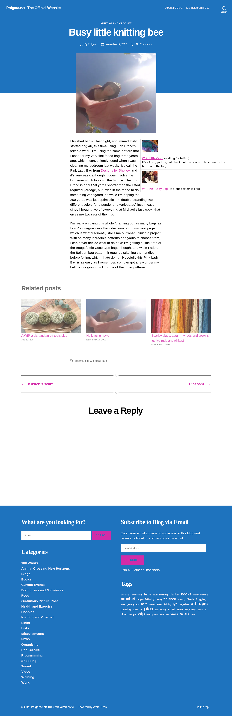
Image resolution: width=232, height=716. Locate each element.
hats (144, 604)
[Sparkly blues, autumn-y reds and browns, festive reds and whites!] (181, 316)
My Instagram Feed (197, 7)
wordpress (152, 614)
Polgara (92, 44)
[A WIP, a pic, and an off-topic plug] (51, 316)
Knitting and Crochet (116, 23)
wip (92, 360)
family (149, 599)
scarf (171, 609)
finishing (181, 599)
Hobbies (27, 612)
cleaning (204, 595)
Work (25, 682)
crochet (128, 598)
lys (175, 604)
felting (159, 599)
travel (200, 610)
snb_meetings (190, 610)
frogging (201, 599)
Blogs (25, 574)
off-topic (199, 603)
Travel (26, 666)
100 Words (29, 563)
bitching (163, 594)
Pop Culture (30, 650)
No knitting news (97, 335)
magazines (184, 604)
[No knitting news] (116, 316)
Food (25, 595)
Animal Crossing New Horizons (45, 568)
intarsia (152, 604)
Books (26, 579)
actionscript (125, 595)
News (25, 639)
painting (126, 609)
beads (155, 595)
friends (190, 599)
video (124, 614)
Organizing (29, 644)
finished (170, 599)
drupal (140, 599)
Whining (27, 677)
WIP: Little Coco (152, 158)
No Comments (144, 44)
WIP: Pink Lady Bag (155, 188)
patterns (79, 360)
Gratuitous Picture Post (39, 601)
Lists (25, 628)
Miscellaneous (32, 633)
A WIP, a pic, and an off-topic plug (44, 335)
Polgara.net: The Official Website (33, 8)
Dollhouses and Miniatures (42, 590)
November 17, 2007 (116, 44)
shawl (180, 609)
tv (205, 609)
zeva (193, 615)
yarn (104, 360)
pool (156, 610)
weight (132, 614)
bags (147, 594)
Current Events (33, 584)
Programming (32, 655)
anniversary (137, 595)
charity (196, 595)
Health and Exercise (37, 606)
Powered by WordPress (92, 707)
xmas (98, 360)
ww (167, 615)
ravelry (163, 610)
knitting (167, 604)
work (162, 614)
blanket (174, 594)
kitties (159, 604)
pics (86, 360)
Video (25, 671)
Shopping (28, 660)
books (186, 594)
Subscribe (132, 560)
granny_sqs (133, 604)
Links (25, 623)
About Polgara (173, 7)
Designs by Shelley (115, 170)
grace (123, 604)
